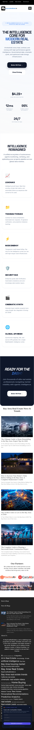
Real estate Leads (8, 704)
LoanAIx (11, 1)
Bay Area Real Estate (12, 669)
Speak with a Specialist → (17, 723)
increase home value (6, 687)
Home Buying (19, 682)
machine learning (6, 689)
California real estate (8, 677)
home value (28, 685)
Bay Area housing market (13, 664)
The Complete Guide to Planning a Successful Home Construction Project (14, 548)
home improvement (7, 685)
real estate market (22, 704)
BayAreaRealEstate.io (8, 672)
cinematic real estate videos (13, 679)
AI (2, 656)
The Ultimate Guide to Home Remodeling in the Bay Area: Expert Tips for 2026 (16, 440)
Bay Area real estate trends (14, 674)
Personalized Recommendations (14, 694)
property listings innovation (7, 699)
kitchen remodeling (18, 687)
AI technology (20, 658)
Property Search (18, 699)
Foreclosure (26, 1)
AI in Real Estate (8, 658)
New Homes (18, 1)
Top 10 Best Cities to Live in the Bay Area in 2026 (16, 513)
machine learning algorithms (20, 689)
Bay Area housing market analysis (10, 666)
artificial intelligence (10, 661)
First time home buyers (6, 682)
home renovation (19, 685)
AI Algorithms (18, 655)
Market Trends (6, 691)
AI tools (27, 658)
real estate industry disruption (18, 702)
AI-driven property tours (8, 655)
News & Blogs (5, 601)
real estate (6, 701)
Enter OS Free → (17, 65)
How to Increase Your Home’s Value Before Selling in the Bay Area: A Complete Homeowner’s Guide (14, 477)
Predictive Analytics (10, 697)
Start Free (5, 1)
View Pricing (17, 72)
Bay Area (22, 661)
